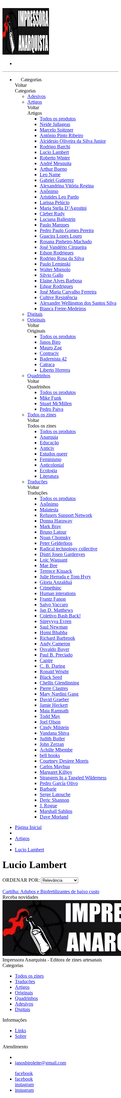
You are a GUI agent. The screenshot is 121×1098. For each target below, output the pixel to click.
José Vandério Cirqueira (63, 247)
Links (20, 1030)
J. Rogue (48, 805)
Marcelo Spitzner (56, 129)
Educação (49, 442)
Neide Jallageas (55, 124)
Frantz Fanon (53, 599)
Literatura (49, 476)
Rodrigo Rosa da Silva (62, 258)
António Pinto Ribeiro (61, 135)
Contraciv (49, 353)
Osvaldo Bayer (54, 649)
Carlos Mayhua (55, 766)
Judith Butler (52, 738)
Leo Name (50, 174)
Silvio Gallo (51, 275)
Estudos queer (53, 453)
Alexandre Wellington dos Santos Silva (78, 303)
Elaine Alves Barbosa (61, 280)
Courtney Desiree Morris (64, 761)
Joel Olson (50, 721)
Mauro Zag (51, 347)
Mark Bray (50, 526)
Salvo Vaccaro (54, 604)
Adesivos (36, 96)
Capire (46, 660)
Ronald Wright (54, 671)
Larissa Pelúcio (54, 202)
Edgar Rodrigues (56, 286)
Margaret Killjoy (56, 772)
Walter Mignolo (55, 269)
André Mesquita (55, 163)
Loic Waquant (53, 559)
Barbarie (48, 788)
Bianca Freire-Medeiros (63, 308)
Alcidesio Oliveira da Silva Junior (73, 141)
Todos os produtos (58, 118)
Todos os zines (41, 414)
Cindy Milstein (54, 727)
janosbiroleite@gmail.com (40, 1062)
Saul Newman (54, 627)
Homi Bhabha (53, 632)
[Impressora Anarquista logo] (25, 53)
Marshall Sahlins (56, 811)
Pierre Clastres (54, 688)
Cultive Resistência (58, 297)
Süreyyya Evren (55, 621)
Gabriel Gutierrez (57, 180)
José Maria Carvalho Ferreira (68, 291)
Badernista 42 (53, 358)
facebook (24, 1073)
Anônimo (49, 191)
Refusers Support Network (66, 515)
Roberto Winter (55, 157)
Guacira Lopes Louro (61, 236)
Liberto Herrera (55, 370)
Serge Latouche (55, 794)
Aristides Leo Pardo (59, 196)
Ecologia (48, 470)
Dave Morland (54, 816)
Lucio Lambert (54, 152)
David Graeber (54, 699)
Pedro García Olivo (59, 783)
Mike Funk (50, 398)
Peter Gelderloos (56, 543)
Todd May (50, 716)
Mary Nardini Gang (59, 694)
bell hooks (50, 755)
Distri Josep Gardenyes (62, 554)
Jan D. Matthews (56, 610)
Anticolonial (52, 465)
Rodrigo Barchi (55, 146)
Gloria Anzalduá (56, 582)
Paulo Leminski (55, 264)
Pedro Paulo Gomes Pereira (67, 230)
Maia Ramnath (54, 710)
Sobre (20, 1036)
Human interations (58, 593)
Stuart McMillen (56, 403)
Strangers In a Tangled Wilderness (73, 777)
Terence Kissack (56, 571)
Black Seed (51, 677)
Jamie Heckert (54, 705)
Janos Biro (50, 342)
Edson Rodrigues (57, 252)
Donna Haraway (56, 520)
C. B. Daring (52, 666)
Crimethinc (50, 587)
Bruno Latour (53, 532)
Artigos (34, 102)
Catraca (47, 364)
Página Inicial (28, 827)
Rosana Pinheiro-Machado (66, 241)
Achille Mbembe (56, 749)
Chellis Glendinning (59, 682)
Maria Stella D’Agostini (63, 208)
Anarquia (49, 437)
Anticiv (47, 448)
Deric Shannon (54, 800)
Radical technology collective (68, 548)
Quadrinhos (38, 375)
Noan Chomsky (55, 537)
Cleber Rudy (52, 213)
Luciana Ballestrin (57, 219)
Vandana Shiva (54, 733)
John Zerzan (52, 744)
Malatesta (49, 509)
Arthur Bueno (53, 169)
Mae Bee (48, 565)
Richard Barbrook (57, 638)
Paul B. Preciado (56, 654)
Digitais (35, 314)
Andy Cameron (55, 643)
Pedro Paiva (51, 409)
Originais (36, 319)
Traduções (37, 481)
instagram (24, 1084)
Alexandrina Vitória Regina (67, 185)
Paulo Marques (54, 224)
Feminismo (50, 459)
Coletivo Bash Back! (60, 615)
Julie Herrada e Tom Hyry (65, 576)
